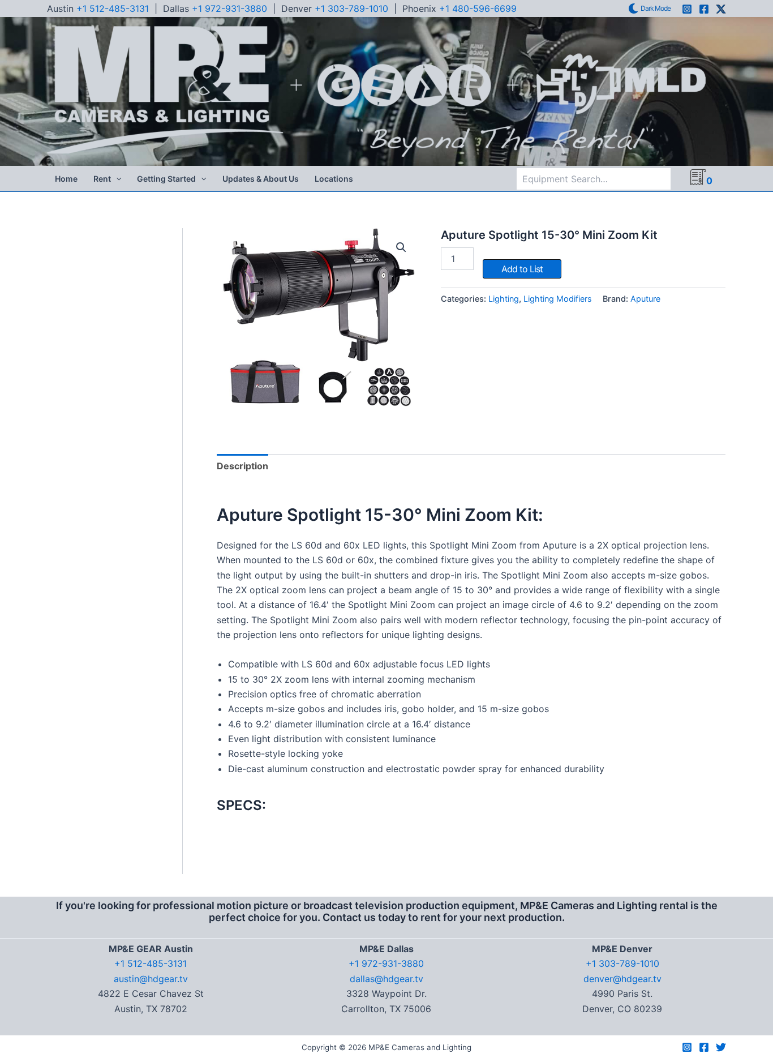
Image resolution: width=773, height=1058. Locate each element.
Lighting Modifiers (557, 298)
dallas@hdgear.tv (386, 978)
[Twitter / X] (721, 9)
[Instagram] (687, 9)
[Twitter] (721, 1047)
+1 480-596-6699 (478, 8)
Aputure (645, 298)
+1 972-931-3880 (229, 8)
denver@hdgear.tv (622, 978)
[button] (116, 178)
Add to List (522, 269)
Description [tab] (242, 466)
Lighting (503, 298)
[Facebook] (704, 9)
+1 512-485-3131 (112, 8)
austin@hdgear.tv (151, 978)
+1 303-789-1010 (351, 8)
